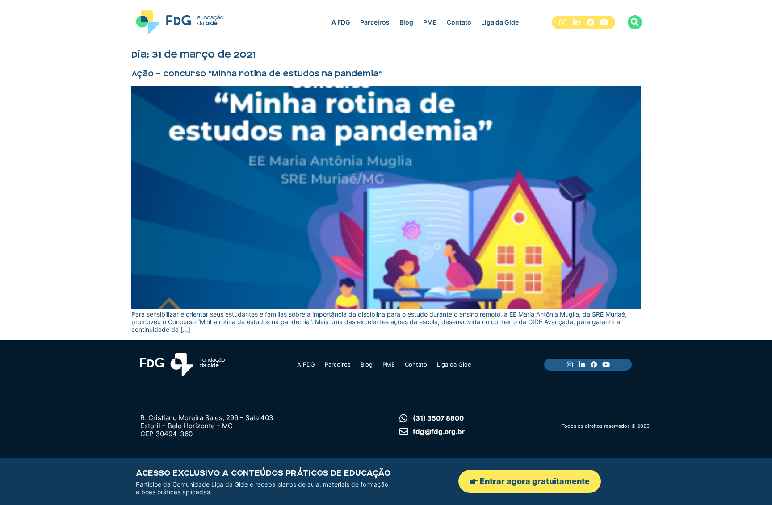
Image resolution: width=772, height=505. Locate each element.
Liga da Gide (500, 22)
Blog (406, 22)
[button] (635, 22)
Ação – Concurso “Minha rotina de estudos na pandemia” (256, 73)
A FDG (340, 22)
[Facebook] (590, 22)
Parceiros (375, 22)
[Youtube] (604, 22)
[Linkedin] (576, 22)
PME (430, 22)
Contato (459, 22)
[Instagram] (563, 22)
